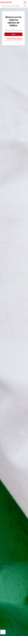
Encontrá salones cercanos (14, 39)
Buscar (13, 34)
